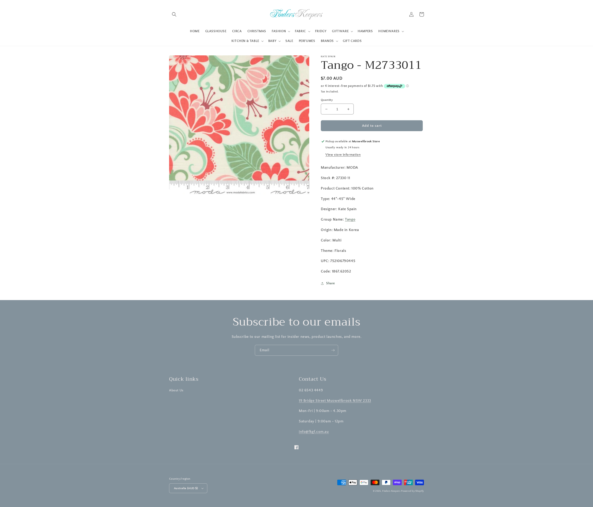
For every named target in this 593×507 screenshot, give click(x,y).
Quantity (327, 99)
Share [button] (330, 283)
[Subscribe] (333, 350)
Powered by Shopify (412, 491)
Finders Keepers (391, 491)
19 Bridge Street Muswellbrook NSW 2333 (335, 401)
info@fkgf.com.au (314, 432)
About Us (176, 390)
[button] (174, 14)
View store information (343, 155)
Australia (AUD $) (186, 488)
